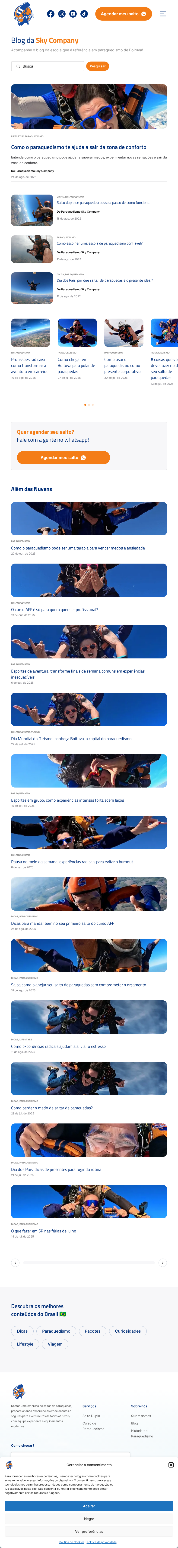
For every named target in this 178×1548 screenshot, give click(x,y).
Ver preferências (89, 1531)
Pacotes (93, 1331)
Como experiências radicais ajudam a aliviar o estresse (58, 1046)
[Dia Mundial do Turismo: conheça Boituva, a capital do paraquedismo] (89, 709)
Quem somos (141, 1416)
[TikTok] (84, 14)
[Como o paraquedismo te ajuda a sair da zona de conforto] (89, 106)
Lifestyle (17, 136)
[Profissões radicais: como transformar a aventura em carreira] (30, 333)
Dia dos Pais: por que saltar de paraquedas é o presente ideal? (105, 280)
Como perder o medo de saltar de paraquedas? (52, 1108)
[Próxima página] (163, 1263)
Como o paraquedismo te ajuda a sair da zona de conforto (78, 147)
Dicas (60, 196)
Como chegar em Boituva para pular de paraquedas (76, 365)
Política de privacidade (102, 1542)
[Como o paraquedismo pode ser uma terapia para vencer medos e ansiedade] (89, 518)
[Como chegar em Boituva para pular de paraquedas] (77, 333)
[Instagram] (62, 14)
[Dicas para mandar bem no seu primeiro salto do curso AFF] (89, 894)
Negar (89, 1519)
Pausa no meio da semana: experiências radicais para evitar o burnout (72, 862)
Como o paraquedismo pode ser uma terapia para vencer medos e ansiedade (78, 548)
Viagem (35, 731)
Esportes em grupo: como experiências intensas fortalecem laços (67, 800)
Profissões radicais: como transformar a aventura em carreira (29, 365)
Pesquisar (97, 66)
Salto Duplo (91, 1416)
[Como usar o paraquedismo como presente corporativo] (123, 333)
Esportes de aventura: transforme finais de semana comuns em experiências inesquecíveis (78, 674)
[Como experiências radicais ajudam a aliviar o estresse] (89, 1017)
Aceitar (89, 1506)
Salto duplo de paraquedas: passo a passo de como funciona (103, 202)
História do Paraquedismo (142, 1433)
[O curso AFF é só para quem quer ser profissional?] (89, 580)
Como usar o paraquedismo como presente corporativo (122, 365)
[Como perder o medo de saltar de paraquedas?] (89, 1078)
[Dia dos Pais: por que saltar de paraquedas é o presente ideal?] (32, 288)
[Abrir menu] (163, 14)
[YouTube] (73, 14)
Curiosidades (128, 1331)
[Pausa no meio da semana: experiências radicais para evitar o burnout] (89, 832)
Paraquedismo (34, 136)
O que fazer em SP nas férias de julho (43, 1231)
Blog (134, 1423)
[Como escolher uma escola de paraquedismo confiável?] (32, 249)
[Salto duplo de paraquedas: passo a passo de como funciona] (32, 210)
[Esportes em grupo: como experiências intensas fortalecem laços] (89, 771)
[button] (171, 1465)
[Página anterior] (15, 1263)
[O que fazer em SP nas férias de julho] (89, 1201)
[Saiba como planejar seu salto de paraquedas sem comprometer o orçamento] (89, 955)
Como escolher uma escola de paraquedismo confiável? (100, 243)
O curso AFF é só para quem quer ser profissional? (54, 609)
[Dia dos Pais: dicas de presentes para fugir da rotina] (89, 1140)
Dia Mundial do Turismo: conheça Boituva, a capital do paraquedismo (71, 738)
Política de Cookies (71, 1542)
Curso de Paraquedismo (93, 1426)
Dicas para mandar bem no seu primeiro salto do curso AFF (62, 923)
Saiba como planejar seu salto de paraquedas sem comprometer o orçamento (78, 985)
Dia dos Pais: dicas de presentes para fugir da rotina (56, 1169)
